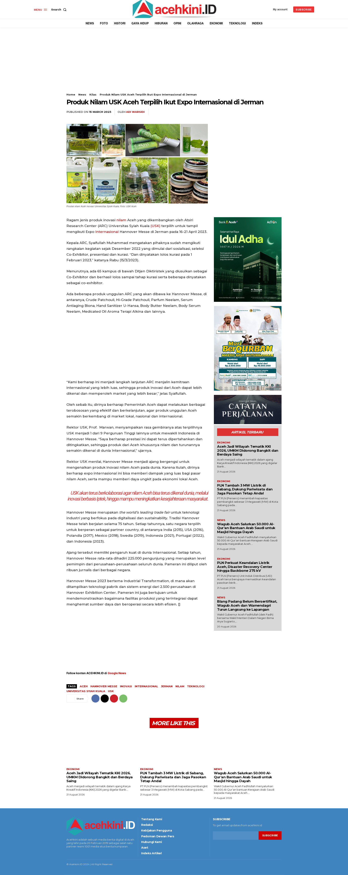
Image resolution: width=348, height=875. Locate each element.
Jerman (167, 686)
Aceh (84, 686)
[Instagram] (73, 853)
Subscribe (270, 835)
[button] (59, 9)
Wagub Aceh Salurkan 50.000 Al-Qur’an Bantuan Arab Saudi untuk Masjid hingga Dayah (246, 528)
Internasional (107, 232)
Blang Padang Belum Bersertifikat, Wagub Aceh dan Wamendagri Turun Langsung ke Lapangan (247, 605)
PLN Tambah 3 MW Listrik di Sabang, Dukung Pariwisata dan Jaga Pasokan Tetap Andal (245, 489)
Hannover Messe (103, 686)
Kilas (92, 94)
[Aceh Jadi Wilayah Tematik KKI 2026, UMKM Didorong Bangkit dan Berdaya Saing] (100, 748)
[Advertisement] (174, 64)
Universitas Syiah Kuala (85, 691)
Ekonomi (223, 442)
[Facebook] (250, 112)
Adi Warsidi (135, 111)
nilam (121, 220)
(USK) (155, 226)
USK (111, 691)
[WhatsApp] (277, 112)
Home (70, 94)
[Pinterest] (268, 112)
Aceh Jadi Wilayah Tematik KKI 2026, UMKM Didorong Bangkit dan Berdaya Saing (247, 450)
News (82, 94)
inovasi (126, 686)
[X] (259, 112)
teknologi (195, 686)
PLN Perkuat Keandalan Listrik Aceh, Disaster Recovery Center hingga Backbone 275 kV (244, 567)
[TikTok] (79, 853)
